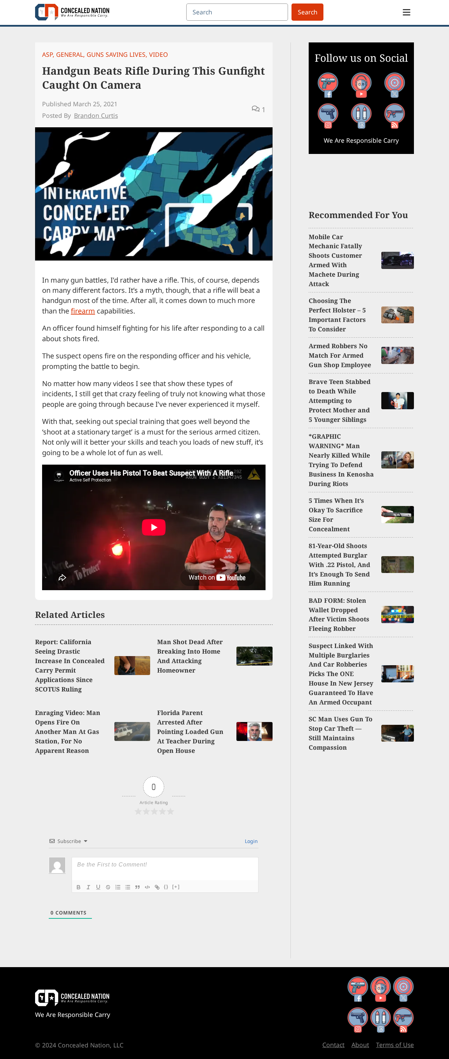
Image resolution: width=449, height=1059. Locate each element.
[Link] (157, 887)
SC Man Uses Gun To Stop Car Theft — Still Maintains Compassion (341, 733)
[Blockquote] (137, 887)
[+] (176, 886)
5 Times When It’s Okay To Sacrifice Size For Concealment (336, 514)
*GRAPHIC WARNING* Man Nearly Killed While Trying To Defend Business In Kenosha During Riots (341, 459)
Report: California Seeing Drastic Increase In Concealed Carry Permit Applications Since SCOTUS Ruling (70, 665)
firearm (83, 311)
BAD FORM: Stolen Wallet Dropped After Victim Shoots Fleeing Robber (339, 614)
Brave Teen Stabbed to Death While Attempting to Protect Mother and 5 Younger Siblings (339, 400)
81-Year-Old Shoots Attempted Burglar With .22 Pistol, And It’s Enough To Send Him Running (339, 564)
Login (250, 841)
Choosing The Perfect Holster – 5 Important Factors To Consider (337, 314)
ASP (47, 54)
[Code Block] (147, 887)
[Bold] (78, 887)
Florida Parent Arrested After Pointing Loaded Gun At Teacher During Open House (190, 731)
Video (158, 54)
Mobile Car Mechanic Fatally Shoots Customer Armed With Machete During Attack (335, 260)
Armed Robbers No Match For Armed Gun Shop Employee (340, 355)
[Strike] (108, 887)
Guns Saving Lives (116, 54)
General (69, 54)
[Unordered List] (128, 887)
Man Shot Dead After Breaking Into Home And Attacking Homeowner (190, 656)
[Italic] (88, 887)
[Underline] (98, 887)
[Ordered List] (118, 887)
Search (307, 12)
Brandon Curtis (96, 115)
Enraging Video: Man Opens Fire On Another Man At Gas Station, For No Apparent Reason (67, 731)
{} (166, 886)
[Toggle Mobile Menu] (406, 12)
